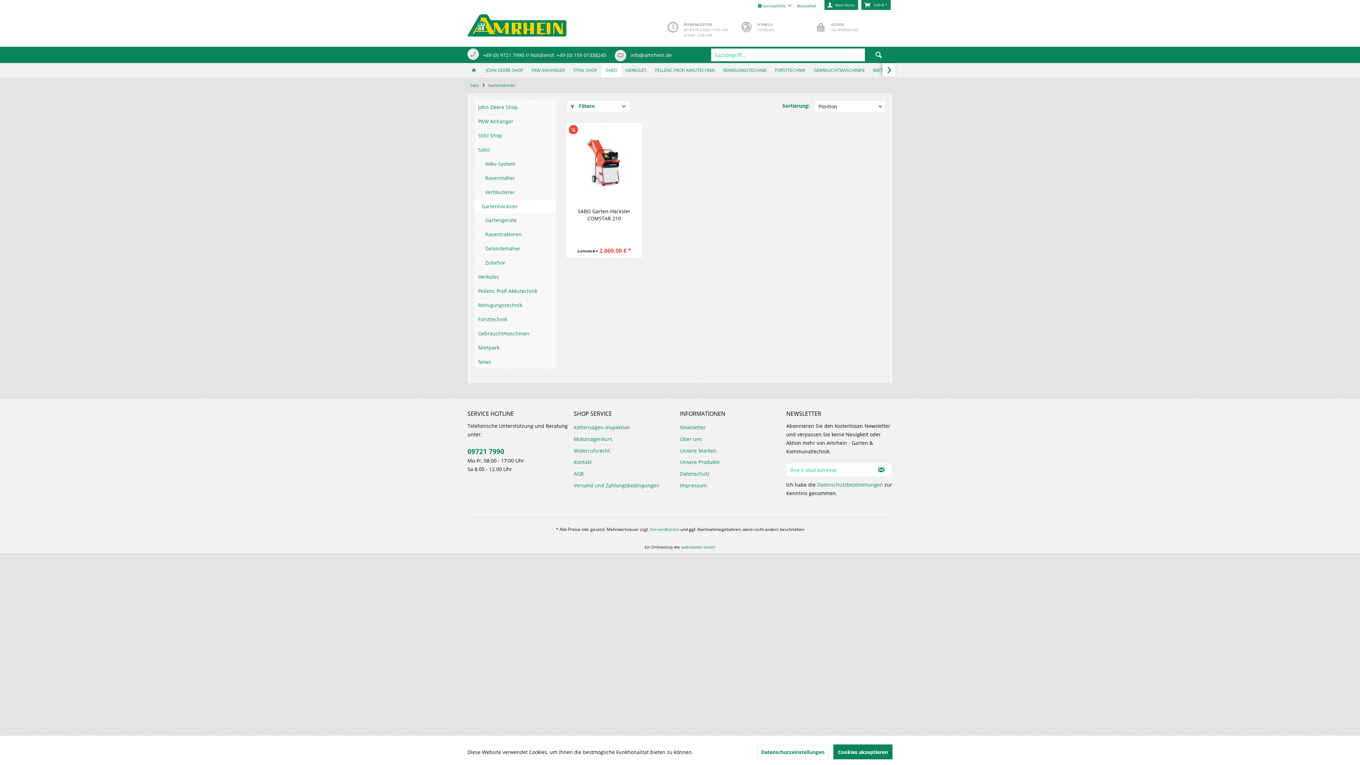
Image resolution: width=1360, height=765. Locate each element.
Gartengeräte (501, 220)
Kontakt (583, 462)
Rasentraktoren (503, 234)
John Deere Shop (498, 107)
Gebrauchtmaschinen (503, 333)
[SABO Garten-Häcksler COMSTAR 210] (604, 161)
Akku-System (500, 163)
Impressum (693, 485)
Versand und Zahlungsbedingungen (616, 485)
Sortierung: (796, 105)
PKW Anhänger (496, 121)
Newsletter (693, 427)
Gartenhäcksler (500, 206)
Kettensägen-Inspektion (602, 427)
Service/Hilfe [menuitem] (774, 5)
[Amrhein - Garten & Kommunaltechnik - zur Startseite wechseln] (517, 24)
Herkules (488, 276)
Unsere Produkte (700, 462)
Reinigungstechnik (500, 305)
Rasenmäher (500, 178)
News (484, 361)
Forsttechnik (492, 319)
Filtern (586, 106)
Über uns (691, 439)
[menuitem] (801, 55)
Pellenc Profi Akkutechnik (507, 291)
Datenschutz (695, 473)
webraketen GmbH (698, 547)
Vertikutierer (500, 192)
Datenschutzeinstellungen (792, 752)
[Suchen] (878, 55)
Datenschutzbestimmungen (850, 484)
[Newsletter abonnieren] (881, 470)
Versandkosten (664, 529)
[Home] (474, 70)
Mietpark (488, 347)
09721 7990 (486, 451)
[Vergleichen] (624, 127)
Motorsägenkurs (593, 439)
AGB (579, 473)
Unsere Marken (698, 450)
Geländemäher (503, 248)
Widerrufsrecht (592, 450)
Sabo (484, 149)
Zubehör (495, 262)
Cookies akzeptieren (863, 752)
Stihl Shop (490, 135)
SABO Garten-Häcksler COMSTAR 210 (604, 215)
